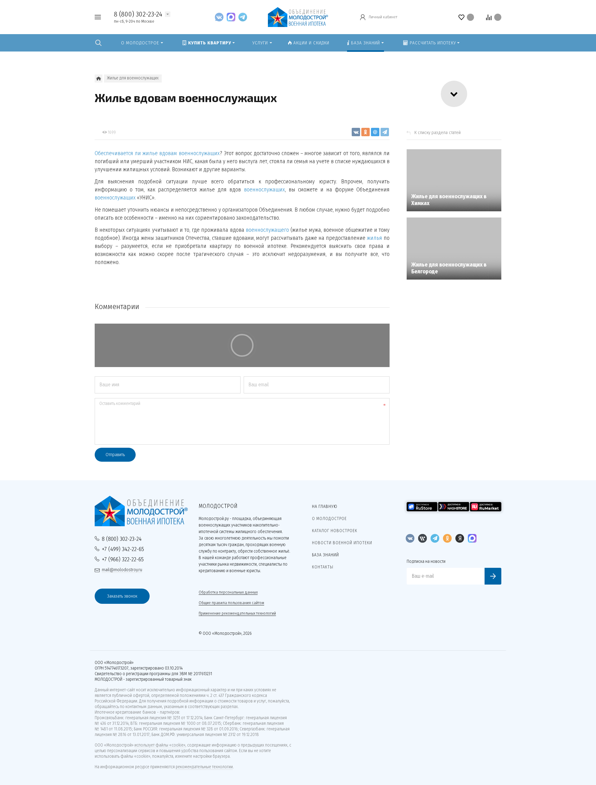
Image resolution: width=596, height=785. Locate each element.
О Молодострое (329, 518)
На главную (324, 506)
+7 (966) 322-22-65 (123, 559)
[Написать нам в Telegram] (242, 17)
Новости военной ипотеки (342, 542)
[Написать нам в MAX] (232, 17)
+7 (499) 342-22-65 (123, 549)
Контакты (322, 567)
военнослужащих (264, 189)
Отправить (115, 454)
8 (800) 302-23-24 (138, 14)
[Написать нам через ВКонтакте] (221, 17)
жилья (374, 238)
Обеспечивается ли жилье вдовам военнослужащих (157, 153)
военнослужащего (267, 230)
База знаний (325, 555)
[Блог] (98, 78)
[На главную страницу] (298, 17)
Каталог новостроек (334, 530)
